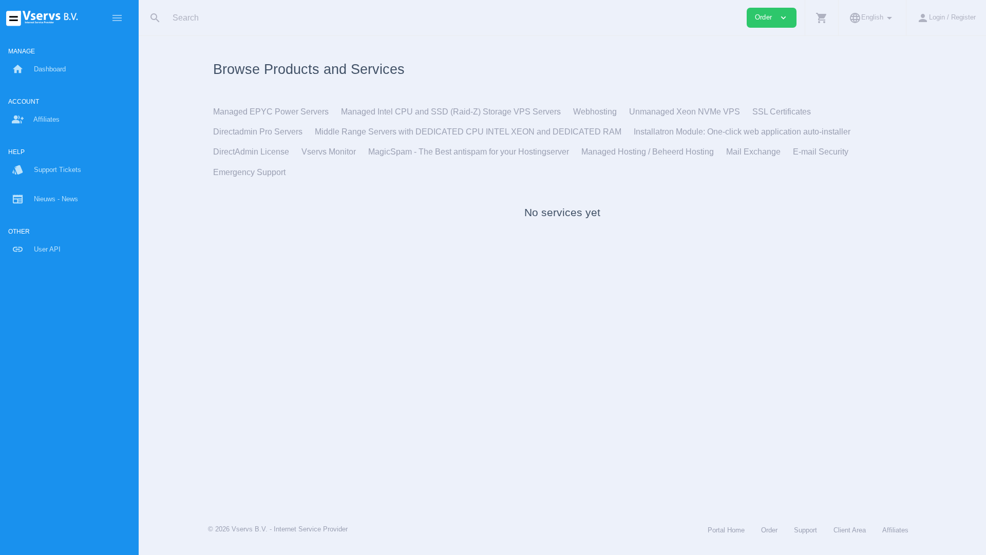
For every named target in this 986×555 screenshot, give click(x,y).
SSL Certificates (781, 111)
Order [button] (771, 18)
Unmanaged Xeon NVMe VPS (684, 111)
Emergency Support (249, 172)
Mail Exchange (753, 151)
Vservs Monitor (328, 151)
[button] (821, 17)
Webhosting (595, 111)
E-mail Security (820, 151)
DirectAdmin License (251, 151)
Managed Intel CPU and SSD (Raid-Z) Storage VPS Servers (451, 111)
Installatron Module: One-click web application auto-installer (742, 131)
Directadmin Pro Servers (257, 131)
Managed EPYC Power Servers (271, 111)
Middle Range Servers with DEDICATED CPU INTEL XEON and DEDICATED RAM (468, 131)
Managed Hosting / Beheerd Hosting (647, 151)
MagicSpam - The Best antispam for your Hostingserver (468, 151)
